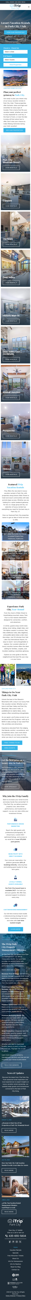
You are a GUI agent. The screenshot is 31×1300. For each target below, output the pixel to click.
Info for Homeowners (15, 1261)
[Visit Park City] (15, 1275)
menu (29, 7)
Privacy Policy (21, 1295)
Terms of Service (11, 1295)
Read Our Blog (15, 1267)
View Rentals (11, 168)
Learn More (15, 929)
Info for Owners (15, 39)
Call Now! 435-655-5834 (15, 2)
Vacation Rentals (15, 1250)
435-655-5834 (17, 1236)
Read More (9, 1130)
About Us (15, 1258)
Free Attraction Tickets (15, 1255)
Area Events (9, 748)
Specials (15, 1253)
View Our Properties (15, 32)
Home (16, 1247)
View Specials (10, 787)
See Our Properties (14, 130)
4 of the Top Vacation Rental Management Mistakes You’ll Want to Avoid (11, 1205)
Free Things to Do (12, 743)
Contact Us (15, 1269)
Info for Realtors (15, 1264)
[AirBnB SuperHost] (15, 1279)
